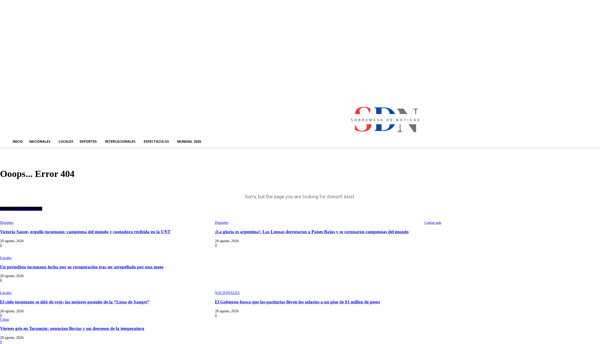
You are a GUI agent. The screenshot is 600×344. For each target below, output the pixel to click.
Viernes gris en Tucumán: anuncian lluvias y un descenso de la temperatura (72, 328)
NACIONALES (227, 293)
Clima (4, 319)
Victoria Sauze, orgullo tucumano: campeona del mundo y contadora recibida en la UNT (85, 231)
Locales (5, 258)
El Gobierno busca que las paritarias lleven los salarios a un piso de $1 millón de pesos (297, 301)
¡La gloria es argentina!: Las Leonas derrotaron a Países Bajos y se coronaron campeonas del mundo (312, 231)
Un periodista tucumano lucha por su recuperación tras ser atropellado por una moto (82, 266)
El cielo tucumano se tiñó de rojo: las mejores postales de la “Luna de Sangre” (75, 301)
